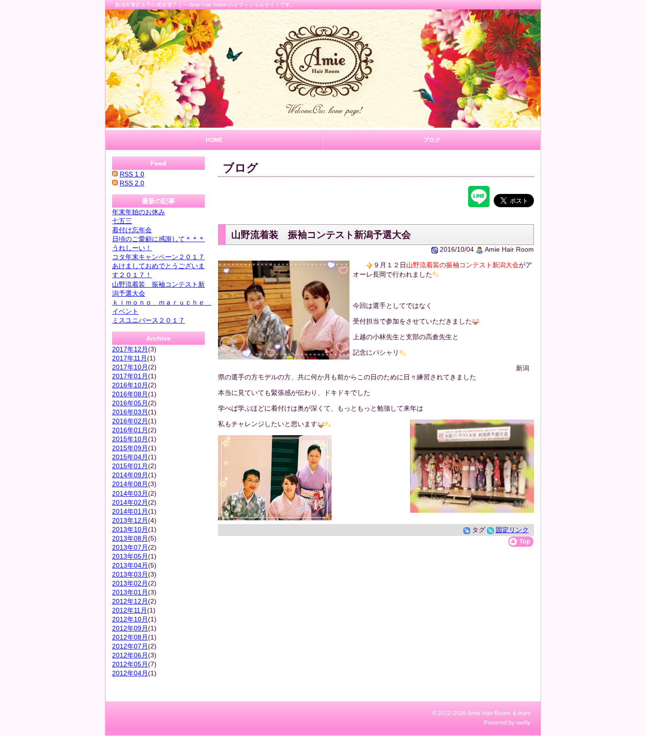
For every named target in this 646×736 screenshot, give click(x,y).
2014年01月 (130, 511)
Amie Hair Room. (489, 713)
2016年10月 (130, 385)
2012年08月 (130, 637)
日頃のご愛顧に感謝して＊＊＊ (158, 239)
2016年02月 (130, 421)
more (524, 713)
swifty (523, 722)
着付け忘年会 (132, 230)
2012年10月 (130, 619)
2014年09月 (130, 475)
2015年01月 (130, 466)
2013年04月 (130, 565)
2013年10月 (130, 529)
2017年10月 (130, 367)
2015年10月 (130, 439)
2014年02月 (130, 502)
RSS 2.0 (132, 183)
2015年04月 (130, 457)
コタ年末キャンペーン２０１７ (158, 257)
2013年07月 (130, 547)
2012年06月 (130, 655)
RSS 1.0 (132, 174)
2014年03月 (130, 493)
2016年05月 (130, 403)
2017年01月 (130, 376)
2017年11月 (129, 358)
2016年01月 (130, 430)
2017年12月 (130, 349)
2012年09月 (130, 628)
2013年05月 (130, 556)
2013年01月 (130, 592)
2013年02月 (130, 583)
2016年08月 (130, 394)
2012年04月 (130, 673)
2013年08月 (130, 538)
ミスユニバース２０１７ (148, 320)
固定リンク (512, 530)
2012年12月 (130, 601)
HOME (214, 140)
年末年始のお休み (138, 212)
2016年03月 (130, 412)
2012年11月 (129, 610)
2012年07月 (130, 646)
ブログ (431, 140)
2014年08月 (130, 484)
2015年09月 (130, 448)
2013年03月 (130, 574)
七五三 (122, 221)
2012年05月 (130, 664)
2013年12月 (130, 520)
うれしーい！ (132, 248)
